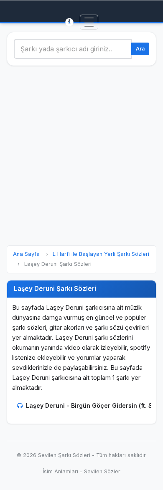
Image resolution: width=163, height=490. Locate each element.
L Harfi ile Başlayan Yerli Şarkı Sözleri (101, 254)
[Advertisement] (81, 155)
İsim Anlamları (60, 471)
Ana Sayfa (26, 254)
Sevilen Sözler (102, 471)
